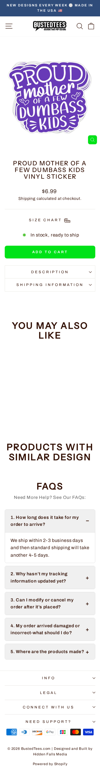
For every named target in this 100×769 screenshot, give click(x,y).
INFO (48, 678)
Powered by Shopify (50, 764)
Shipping (27, 198)
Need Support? (49, 722)
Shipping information (50, 285)
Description (50, 272)
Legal (49, 693)
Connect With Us (48, 707)
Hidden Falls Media (50, 754)
